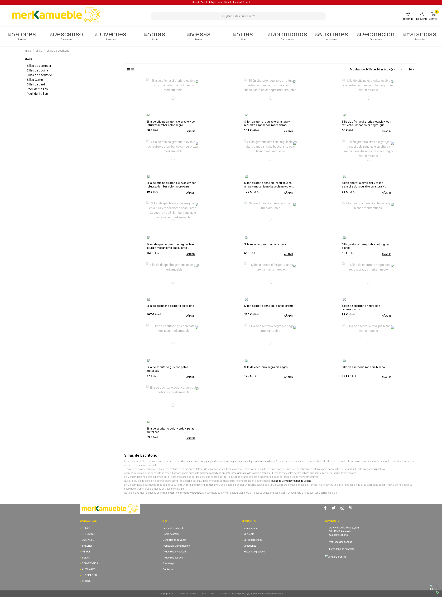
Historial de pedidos (254, 551)
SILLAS (28, 58)
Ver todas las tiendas (340, 542)
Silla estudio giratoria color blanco (266, 244)
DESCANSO (88, 534)
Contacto (168, 569)
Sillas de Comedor (282, 480)
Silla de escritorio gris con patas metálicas (167, 368)
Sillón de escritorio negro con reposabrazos (361, 307)
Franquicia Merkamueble (176, 545)
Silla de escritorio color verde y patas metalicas (170, 430)
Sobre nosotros (171, 534)
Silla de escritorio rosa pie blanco (363, 367)
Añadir (190, 131)
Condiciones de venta (174, 539)
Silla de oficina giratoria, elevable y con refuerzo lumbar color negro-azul (171, 184)
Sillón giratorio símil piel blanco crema (269, 305)
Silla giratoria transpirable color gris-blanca (365, 246)
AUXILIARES (88, 569)
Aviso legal (169, 563)
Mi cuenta (249, 534)
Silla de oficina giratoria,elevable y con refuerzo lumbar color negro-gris (366, 123)
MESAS (86, 551)
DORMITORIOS (90, 563)
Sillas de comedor (39, 66)
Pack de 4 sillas (37, 93)
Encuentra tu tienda (173, 528)
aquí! (248, 2)
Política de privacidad (174, 551)
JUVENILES (88, 539)
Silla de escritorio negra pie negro (266, 367)
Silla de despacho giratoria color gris (170, 305)
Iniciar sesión (251, 528)
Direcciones (250, 545)
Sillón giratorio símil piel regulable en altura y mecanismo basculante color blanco (268, 184)
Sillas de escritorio (39, 75)
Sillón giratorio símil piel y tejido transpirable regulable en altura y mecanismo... (363, 184)
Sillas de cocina (37, 70)
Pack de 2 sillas (37, 89)
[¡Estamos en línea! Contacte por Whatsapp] (433, 588)
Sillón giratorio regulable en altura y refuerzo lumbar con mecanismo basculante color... (267, 123)
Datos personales (253, 539)
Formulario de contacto (341, 549)
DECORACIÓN (89, 575)
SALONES (87, 545)
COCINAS (87, 581)
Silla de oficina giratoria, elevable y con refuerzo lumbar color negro (171, 123)
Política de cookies (173, 557)
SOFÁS (86, 528)
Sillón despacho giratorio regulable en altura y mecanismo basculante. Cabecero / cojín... (170, 246)
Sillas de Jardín (37, 84)
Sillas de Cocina (302, 480)
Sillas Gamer (35, 79)
